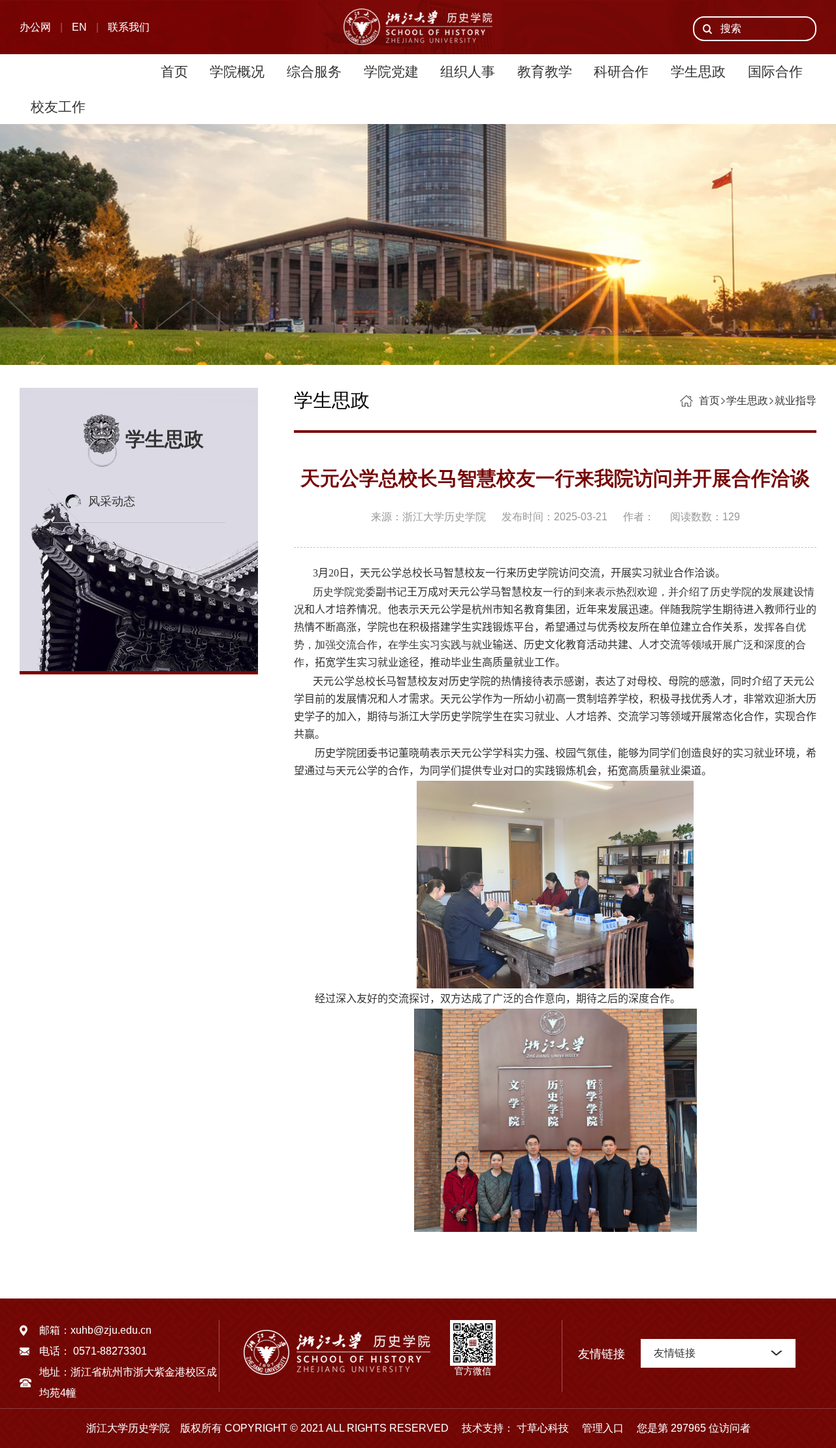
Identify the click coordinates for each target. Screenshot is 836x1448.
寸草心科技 (543, 1428)
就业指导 (795, 400)
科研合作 (621, 71)
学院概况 (237, 71)
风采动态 (111, 501)
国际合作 (775, 71)
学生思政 (698, 71)
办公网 (35, 27)
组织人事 (467, 71)
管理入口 (597, 1428)
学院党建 (391, 71)
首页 (174, 71)
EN (79, 27)
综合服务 (314, 71)
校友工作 (58, 106)
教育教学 (544, 71)
